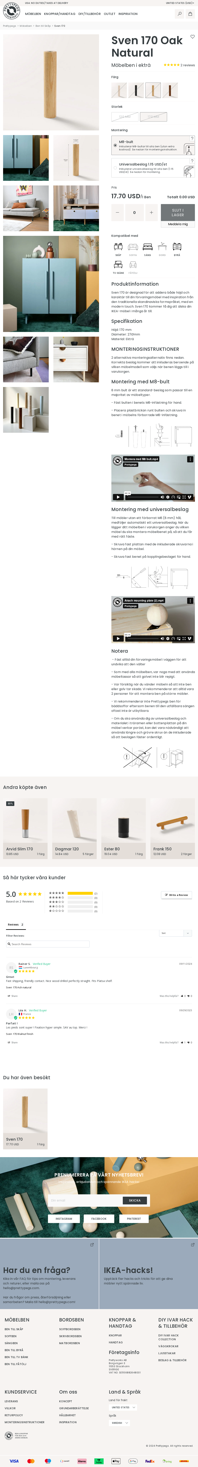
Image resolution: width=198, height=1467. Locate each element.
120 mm (125, 117)
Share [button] (14, 996)
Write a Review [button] (178, 895)
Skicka (135, 1200)
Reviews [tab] (13, 924)
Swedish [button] (117, 1423)
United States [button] (120, 1407)
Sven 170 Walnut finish (19, 1034)
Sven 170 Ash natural (18, 987)
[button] (183, 996)
